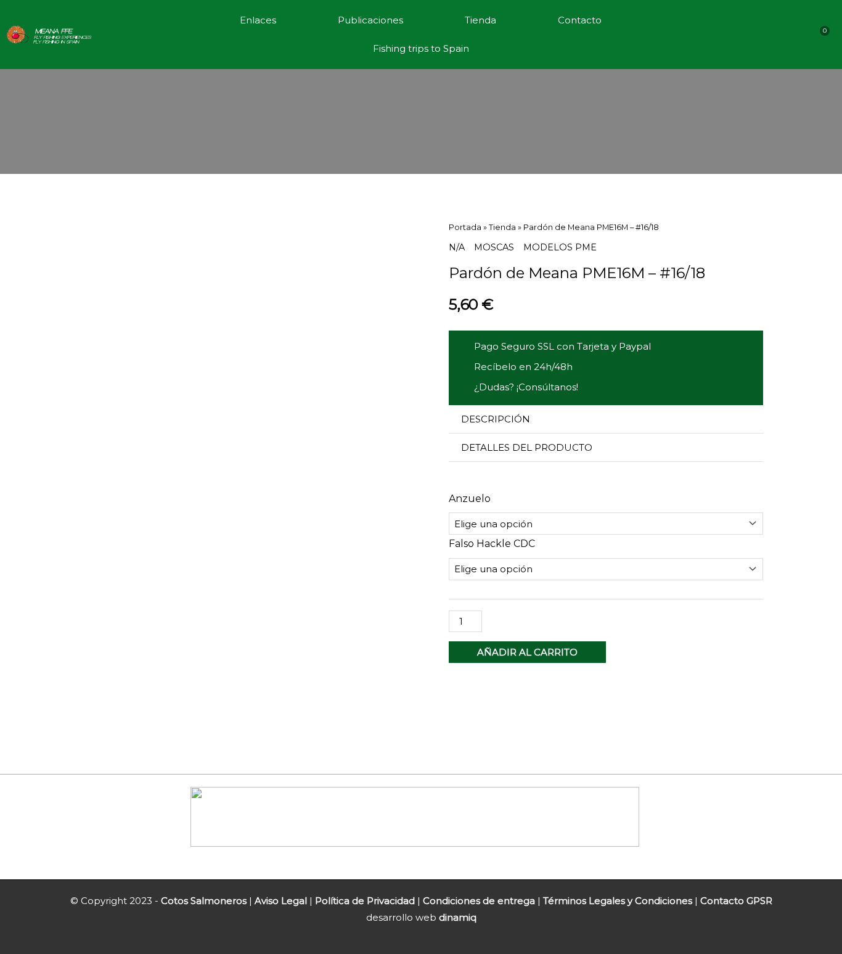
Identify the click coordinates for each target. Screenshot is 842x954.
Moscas (494, 247)
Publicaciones (370, 20)
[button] (606, 419)
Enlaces (258, 20)
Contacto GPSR (736, 901)
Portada (465, 227)
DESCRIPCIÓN (495, 419)
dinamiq (457, 917)
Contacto (580, 20)
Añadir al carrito (527, 652)
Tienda (480, 20)
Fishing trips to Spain (421, 48)
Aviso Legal (281, 901)
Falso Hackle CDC (492, 543)
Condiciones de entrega (479, 901)
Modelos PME (560, 247)
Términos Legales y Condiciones (617, 901)
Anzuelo (470, 498)
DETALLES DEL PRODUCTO (526, 447)
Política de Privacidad (365, 901)
